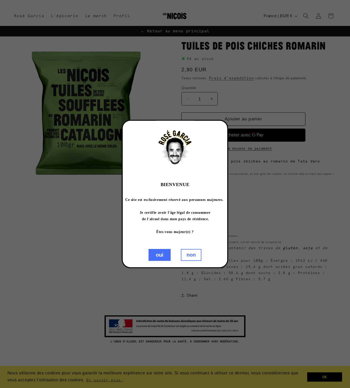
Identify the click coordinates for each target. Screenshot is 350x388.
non (191, 255)
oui (159, 255)
